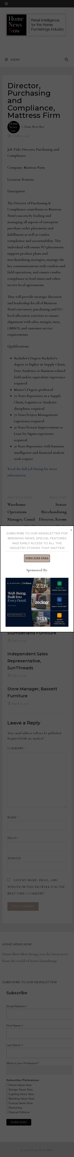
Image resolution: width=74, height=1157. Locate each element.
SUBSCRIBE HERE (37, 558)
